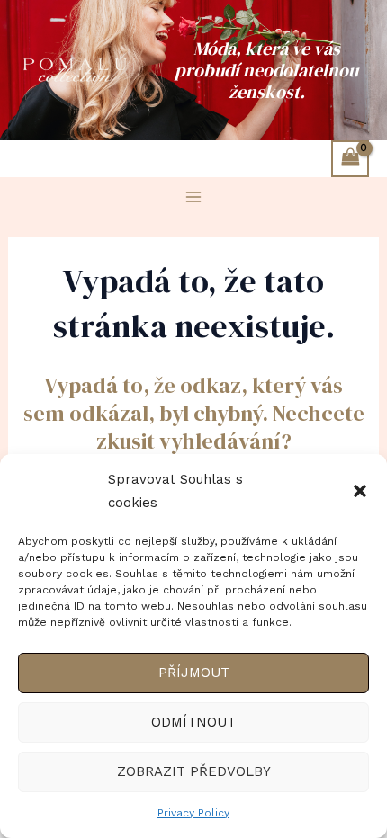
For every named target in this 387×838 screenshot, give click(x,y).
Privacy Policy (194, 813)
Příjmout (194, 672)
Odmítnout (193, 722)
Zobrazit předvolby (194, 771)
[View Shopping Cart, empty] (350, 158)
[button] (360, 491)
